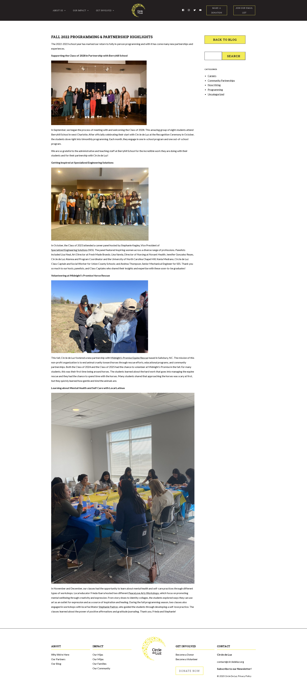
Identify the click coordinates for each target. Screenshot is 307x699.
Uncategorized (216, 94)
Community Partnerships (221, 80)
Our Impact (79, 10)
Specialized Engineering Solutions (69, 249)
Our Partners (58, 659)
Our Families (99, 663)
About (56, 646)
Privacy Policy (244, 676)
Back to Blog (225, 40)
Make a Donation (216, 10)
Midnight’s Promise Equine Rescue (129, 357)
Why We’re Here (60, 654)
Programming (215, 89)
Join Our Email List (244, 10)
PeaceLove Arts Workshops (143, 593)
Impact (98, 646)
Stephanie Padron (108, 606)
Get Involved (103, 10)
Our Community (101, 668)
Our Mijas (98, 659)
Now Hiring (214, 84)
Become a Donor (185, 654)
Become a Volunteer (187, 659)
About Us (58, 10)
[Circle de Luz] (138, 10)
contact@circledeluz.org (230, 661)
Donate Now (189, 670)
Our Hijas (98, 654)
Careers (212, 75)
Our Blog (56, 663)
